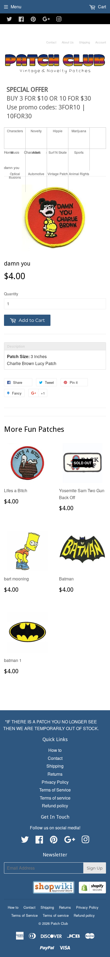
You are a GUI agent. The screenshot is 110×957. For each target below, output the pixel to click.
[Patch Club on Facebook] (21, 19)
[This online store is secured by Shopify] (92, 888)
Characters (15, 130)
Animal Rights (79, 173)
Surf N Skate (58, 152)
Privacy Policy (55, 782)
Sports (79, 152)
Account (100, 42)
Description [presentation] (16, 346)
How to (55, 750)
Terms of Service (55, 790)
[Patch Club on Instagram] (59, 19)
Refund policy (55, 806)
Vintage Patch (58, 173)
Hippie (57, 130)
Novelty (36, 130)
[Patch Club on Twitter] (9, 19)
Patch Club (59, 923)
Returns (55, 774)
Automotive (36, 173)
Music (15, 152)
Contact (51, 42)
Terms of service (55, 798)
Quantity (11, 293)
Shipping (84, 42)
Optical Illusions (15, 175)
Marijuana (79, 130)
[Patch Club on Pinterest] (33, 19)
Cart (101, 6)
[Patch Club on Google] (46, 19)
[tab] (55, 346)
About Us (68, 42)
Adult (36, 152)
